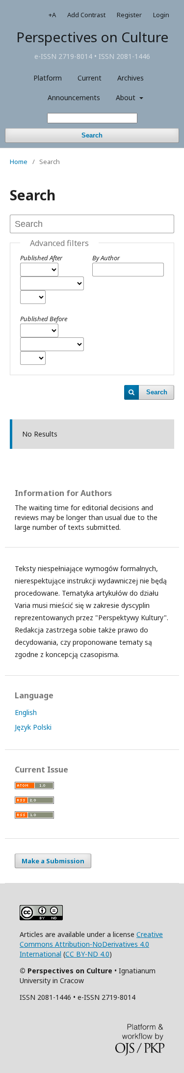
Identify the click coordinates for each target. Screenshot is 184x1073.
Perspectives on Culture (92, 37)
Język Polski (33, 727)
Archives (130, 78)
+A (52, 14)
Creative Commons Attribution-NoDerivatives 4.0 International (91, 944)
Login (161, 14)
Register (129, 14)
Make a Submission (53, 860)
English (26, 712)
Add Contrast (86, 14)
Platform (47, 78)
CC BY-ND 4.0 (87, 954)
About (126, 97)
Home (18, 161)
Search (92, 135)
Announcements (74, 97)
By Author (106, 257)
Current (90, 78)
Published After (41, 257)
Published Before (43, 318)
